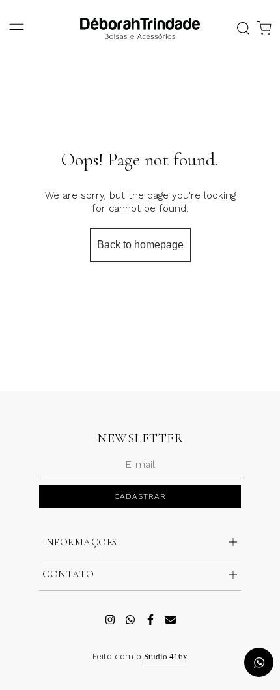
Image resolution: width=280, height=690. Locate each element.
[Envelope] (170, 619)
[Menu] (16, 28)
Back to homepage (140, 244)
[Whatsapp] (130, 619)
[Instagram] (110, 619)
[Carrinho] (264, 28)
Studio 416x (166, 656)
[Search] (243, 28)
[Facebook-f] (150, 619)
